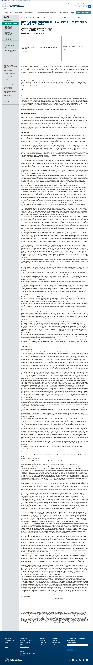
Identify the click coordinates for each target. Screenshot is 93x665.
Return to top (8, 634)
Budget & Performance (10, 640)
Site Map (54, 644)
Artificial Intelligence (25, 642)
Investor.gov (42, 640)
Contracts (7, 649)
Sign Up (70, 649)
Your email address (71, 642)
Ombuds (22, 651)
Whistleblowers (86, 3)
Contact (6, 647)
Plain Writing (55, 640)
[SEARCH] (89, 6)
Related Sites (43, 642)
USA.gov (42, 644)
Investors (70, 3)
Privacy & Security (56, 642)
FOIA (21, 644)
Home (22, 17)
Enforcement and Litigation (31, 17)
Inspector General (24, 647)
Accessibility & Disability (26, 640)
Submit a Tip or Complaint (83, 12)
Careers (6, 642)
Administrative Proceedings (44, 17)
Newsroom (63, 3)
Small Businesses (78, 3)
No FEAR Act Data (24, 649)
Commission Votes (9, 644)
